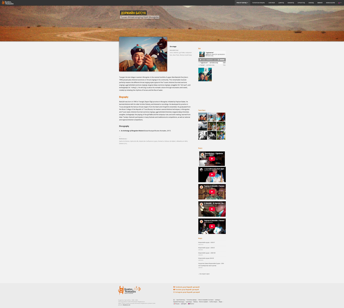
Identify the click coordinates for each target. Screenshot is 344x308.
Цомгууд (217, 300)
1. (208, 63)
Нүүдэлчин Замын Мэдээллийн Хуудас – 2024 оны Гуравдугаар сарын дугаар (211, 264)
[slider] (222, 59)
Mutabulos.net (126, 305)
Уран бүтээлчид (180, 300)
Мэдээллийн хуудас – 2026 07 (206, 242)
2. (206, 65)
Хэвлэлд (195, 302)
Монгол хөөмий (203, 302)
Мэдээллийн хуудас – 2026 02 (206, 247)
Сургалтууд (189, 302)
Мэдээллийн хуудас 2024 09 (206, 258)
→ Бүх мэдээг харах (204, 274)
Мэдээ (220, 302)
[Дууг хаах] (218, 60)
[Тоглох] (201, 60)
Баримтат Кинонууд (178, 302)
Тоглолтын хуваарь (192, 300)
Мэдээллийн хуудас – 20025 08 (206, 253)
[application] (212, 60)
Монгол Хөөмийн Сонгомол (206, 300)
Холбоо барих (213, 302)
